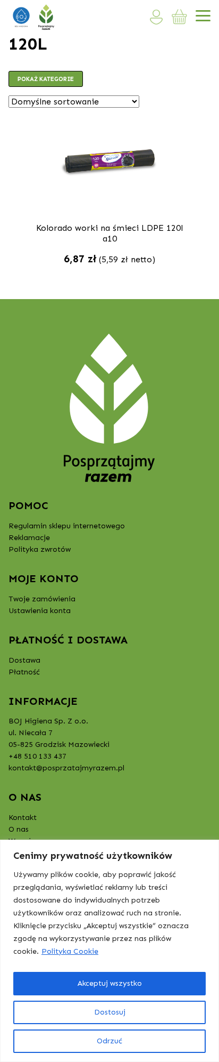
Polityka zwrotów (40, 549)
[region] (109, 951)
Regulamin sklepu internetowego (67, 525)
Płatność (24, 672)
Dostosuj (109, 1012)
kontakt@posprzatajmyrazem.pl (66, 768)
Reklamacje (29, 537)
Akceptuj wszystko (110, 983)
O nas (19, 829)
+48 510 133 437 (37, 756)
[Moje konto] (156, 17)
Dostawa (24, 660)
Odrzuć (109, 1040)
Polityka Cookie (69, 951)
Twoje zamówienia (42, 599)
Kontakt (23, 817)
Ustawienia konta (40, 610)
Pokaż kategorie (46, 79)
